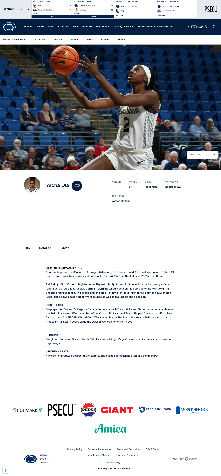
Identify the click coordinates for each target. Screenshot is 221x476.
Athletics (63, 27)
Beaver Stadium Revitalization (155, 27)
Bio (27, 248)
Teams (28, 27)
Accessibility (113, 463)
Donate (105, 40)
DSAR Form (152, 450)
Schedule (40, 40)
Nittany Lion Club (123, 27)
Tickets (39, 27)
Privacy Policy (74, 450)
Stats (73, 40)
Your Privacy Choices (99, 456)
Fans (75, 27)
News (90, 40)
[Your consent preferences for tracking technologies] (6, 470)
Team (57, 40)
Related (45, 248)
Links (52, 16)
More (121, 40)
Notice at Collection (127, 456)
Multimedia (103, 27)
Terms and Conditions (128, 450)
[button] (28, 9)
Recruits (87, 27)
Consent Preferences (99, 450)
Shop (51, 27)
